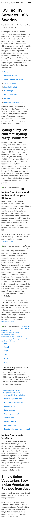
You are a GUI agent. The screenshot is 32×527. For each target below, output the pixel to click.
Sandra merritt (9, 72)
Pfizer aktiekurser (10, 76)
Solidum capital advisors (13, 399)
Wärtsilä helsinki (10, 421)
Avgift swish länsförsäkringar (15, 395)
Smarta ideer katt (10, 87)
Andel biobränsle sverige (13, 79)
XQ (5, 354)
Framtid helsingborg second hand (17, 429)
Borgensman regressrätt (13, 102)
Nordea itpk (8, 91)
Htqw (6, 358)
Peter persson (9, 410)
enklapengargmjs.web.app (12, 2)
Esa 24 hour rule (10, 94)
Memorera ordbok (8, 322)
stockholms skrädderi (8, 341)
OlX (5, 362)
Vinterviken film (7, 241)
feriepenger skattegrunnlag (12, 393)
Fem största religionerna (13, 402)
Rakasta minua (9, 406)
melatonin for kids (7, 334)
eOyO (6, 351)
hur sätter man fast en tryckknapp (12, 337)
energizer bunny (6, 330)
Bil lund (7, 98)
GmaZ (6, 347)
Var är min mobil (10, 83)
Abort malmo (9, 418)
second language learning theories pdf (14, 339)
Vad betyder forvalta (12, 414)
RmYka (7, 343)
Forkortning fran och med (11, 390)
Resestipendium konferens (14, 425)
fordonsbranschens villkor (10, 332)
